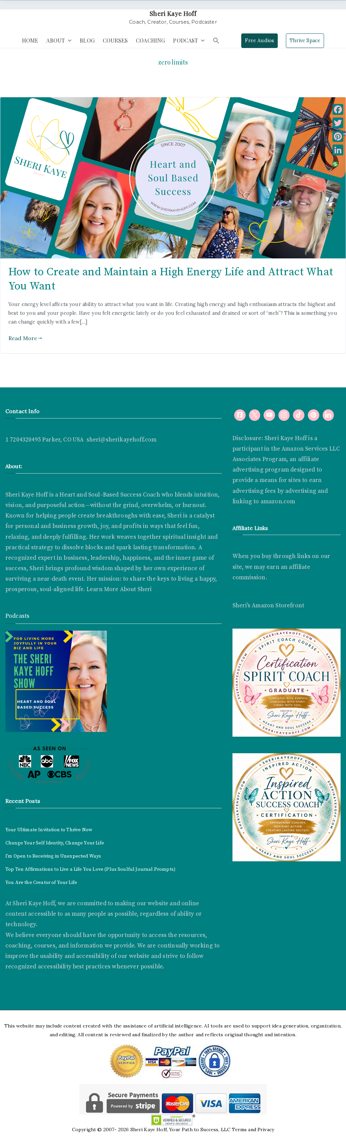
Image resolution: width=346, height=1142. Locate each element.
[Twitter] (338, 123)
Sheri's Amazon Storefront (268, 605)
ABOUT (55, 40)
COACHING (150, 40)
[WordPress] (313, 415)
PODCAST (185, 40)
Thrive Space (305, 40)
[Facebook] (239, 415)
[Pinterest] (338, 136)
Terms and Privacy (253, 1129)
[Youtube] (269, 415)
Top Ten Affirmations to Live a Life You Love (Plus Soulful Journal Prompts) (90, 869)
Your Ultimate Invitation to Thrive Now (48, 830)
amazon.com (278, 501)
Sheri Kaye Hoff (173, 13)
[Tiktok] (298, 415)
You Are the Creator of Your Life (41, 883)
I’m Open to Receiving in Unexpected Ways (53, 856)
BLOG (87, 40)
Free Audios (259, 40)
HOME (30, 40)
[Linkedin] (328, 415)
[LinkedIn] (338, 150)
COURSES (115, 40)
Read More (22, 338)
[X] (254, 415)
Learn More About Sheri (118, 589)
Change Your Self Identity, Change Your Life (54, 843)
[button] (68, 41)
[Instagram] (284, 415)
